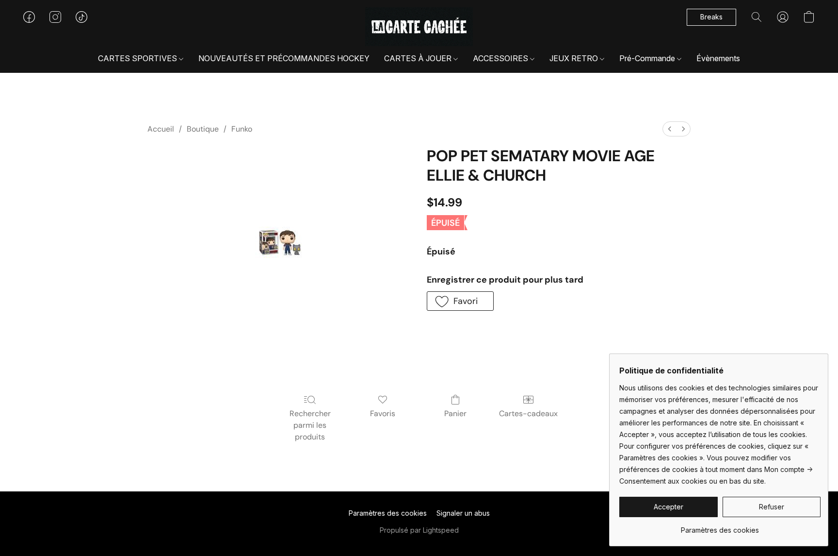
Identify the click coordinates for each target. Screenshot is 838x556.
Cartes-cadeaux (528, 413)
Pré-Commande (648, 58)
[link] (720, 526)
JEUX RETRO (574, 58)
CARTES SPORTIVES (138, 58)
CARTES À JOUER (418, 58)
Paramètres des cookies (388, 513)
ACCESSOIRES (501, 58)
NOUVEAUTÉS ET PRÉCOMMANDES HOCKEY (284, 58)
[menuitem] (670, 129)
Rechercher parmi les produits (310, 425)
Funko (241, 129)
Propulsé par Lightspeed (419, 530)
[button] (419, 26)
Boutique (203, 129)
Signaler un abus (463, 513)
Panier (455, 413)
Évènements (718, 58)
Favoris (382, 413)
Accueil (160, 129)
